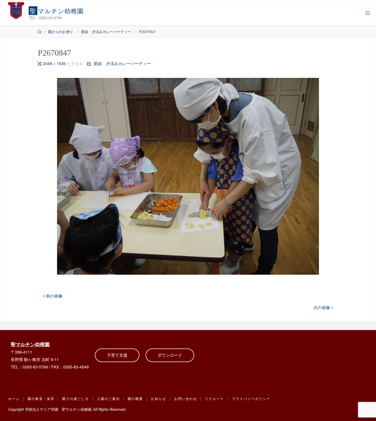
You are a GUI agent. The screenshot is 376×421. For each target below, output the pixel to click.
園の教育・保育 (41, 398)
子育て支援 (117, 355)
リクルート (214, 398)
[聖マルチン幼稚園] (16, 10)
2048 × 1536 (55, 63)
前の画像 (54, 296)
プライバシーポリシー (251, 398)
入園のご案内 (108, 398)
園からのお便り (60, 31)
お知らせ (158, 398)
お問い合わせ (185, 398)
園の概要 (135, 398)
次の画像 (322, 307)
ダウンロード (170, 355)
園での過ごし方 (75, 398)
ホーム (14, 398)
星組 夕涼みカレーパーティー (106, 31)
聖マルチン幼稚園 (30, 344)
